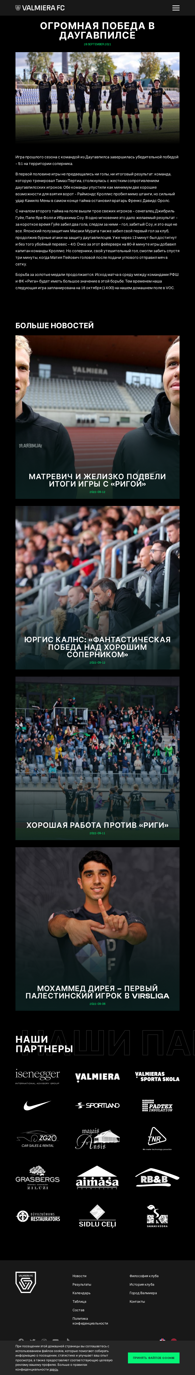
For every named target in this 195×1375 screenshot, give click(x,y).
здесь (53, 1369)
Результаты (82, 1284)
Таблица (79, 1301)
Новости (79, 1276)
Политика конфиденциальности (90, 1320)
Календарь (82, 1293)
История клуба (142, 1284)
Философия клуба (144, 1276)
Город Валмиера (143, 1293)
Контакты (137, 1301)
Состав (78, 1310)
